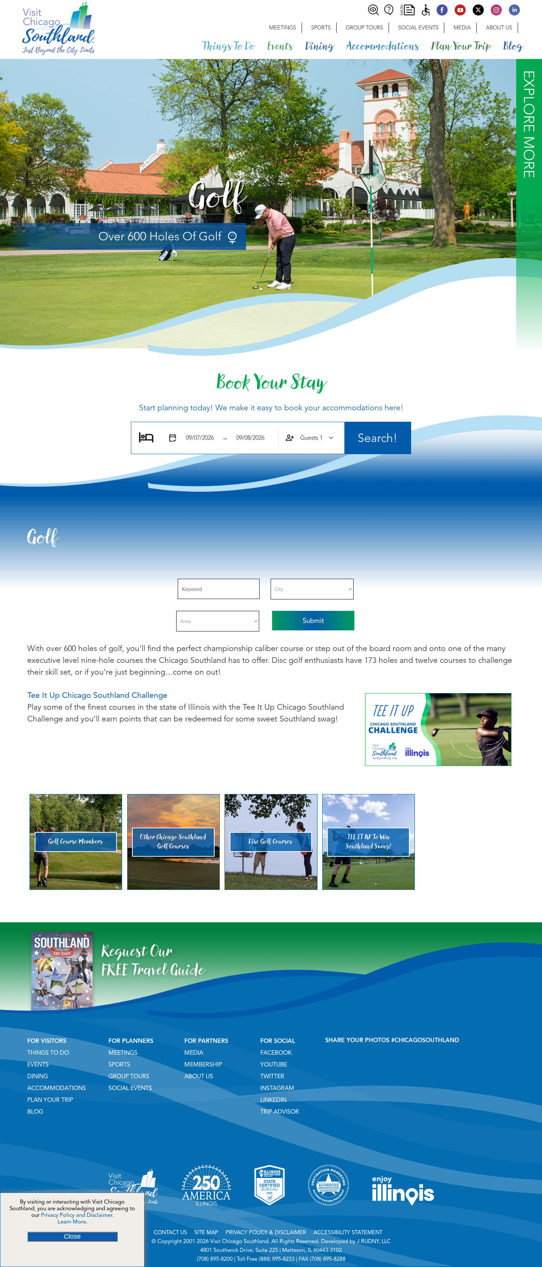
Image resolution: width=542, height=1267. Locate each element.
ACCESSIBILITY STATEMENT (347, 1232)
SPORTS (119, 1064)
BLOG (35, 1111)
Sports (321, 27)
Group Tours (364, 27)
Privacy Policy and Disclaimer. (77, 1215)
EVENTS (38, 1064)
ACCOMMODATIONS (56, 1088)
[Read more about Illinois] (403, 1214)
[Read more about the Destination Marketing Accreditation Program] (328, 1214)
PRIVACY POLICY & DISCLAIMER (266, 1232)
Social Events (418, 27)
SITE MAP (206, 1232)
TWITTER (272, 1076)
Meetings (282, 27)
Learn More (72, 1221)
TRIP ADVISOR (279, 1111)
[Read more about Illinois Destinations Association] (269, 1214)
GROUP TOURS (128, 1076)
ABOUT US (198, 1076)
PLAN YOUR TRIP (50, 1100)
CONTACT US (170, 1232)
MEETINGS (123, 1053)
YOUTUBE (273, 1064)
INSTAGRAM (277, 1088)
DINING (37, 1076)
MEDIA (193, 1053)
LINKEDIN (273, 1100)
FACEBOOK (276, 1053)
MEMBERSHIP (203, 1064)
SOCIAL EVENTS (130, 1088)
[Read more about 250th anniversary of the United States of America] (206, 1214)
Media (462, 27)
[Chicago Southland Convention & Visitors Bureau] (47, 27)
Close (72, 1236)
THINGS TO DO (48, 1053)
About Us (499, 27)
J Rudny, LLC (373, 1241)
